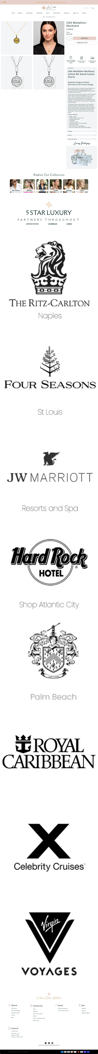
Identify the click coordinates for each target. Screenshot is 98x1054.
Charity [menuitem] (84, 13)
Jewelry (20, 13)
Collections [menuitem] (29, 13)
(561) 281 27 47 (15, 1033)
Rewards (84, 1008)
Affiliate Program (86, 1013)
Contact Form (14, 1031)
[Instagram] (3, 2)
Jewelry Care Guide (37, 1013)
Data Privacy (36, 1020)
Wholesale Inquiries (62, 1008)
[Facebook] (1, 2)
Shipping (70, 131)
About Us (75, 13)
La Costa (16, 1051)
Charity (13, 1015)
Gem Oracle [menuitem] (56, 13)
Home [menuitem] (13, 13)
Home (44, 16)
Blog (12, 1017)
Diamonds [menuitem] (39, 13)
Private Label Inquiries (63, 1010)
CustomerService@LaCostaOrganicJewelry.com (49, 1045)
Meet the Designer (15, 1010)
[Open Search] (85, 8)
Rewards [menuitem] (66, 13)
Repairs (35, 1016)
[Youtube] (5, 2)
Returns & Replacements (39, 1018)
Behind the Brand (15, 1012)
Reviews (84, 1010)
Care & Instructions (72, 139)
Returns (70, 135)
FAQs (34, 1009)
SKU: (67, 34)
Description (70, 68)
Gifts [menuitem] (47, 13)
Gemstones (14, 1008)
